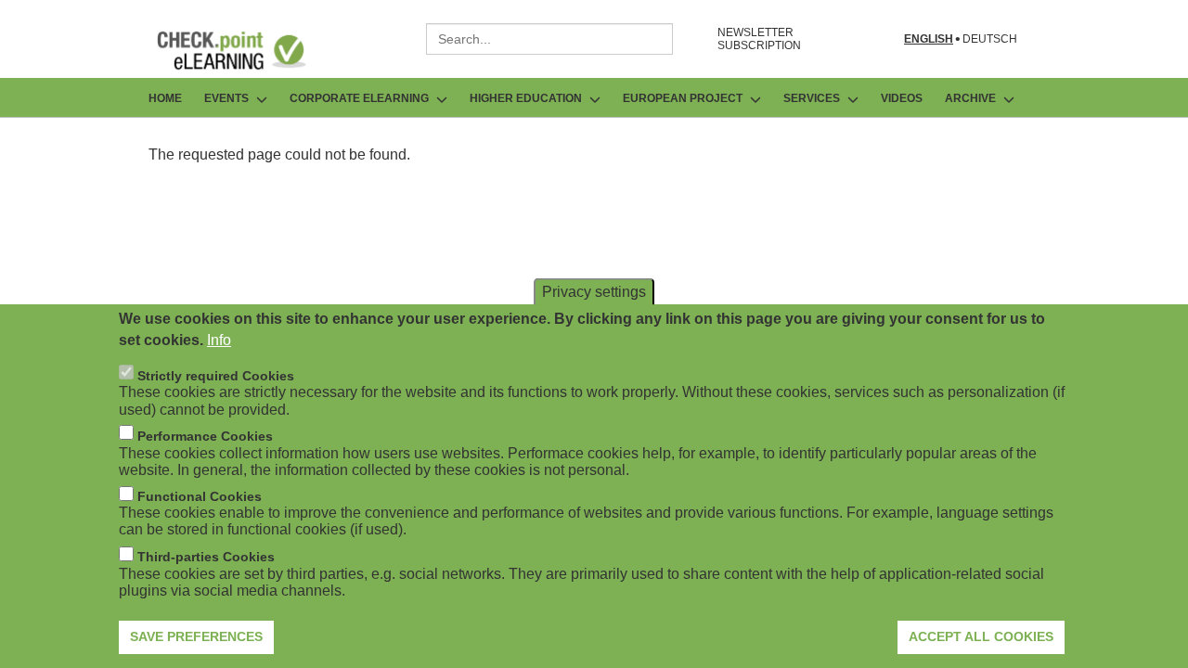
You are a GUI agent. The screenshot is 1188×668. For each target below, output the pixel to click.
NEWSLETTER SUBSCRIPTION (759, 39)
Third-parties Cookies (206, 556)
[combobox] (549, 39)
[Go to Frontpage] (245, 50)
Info (219, 339)
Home (165, 98)
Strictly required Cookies (215, 374)
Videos (902, 98)
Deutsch (989, 39)
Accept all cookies (981, 635)
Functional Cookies (199, 496)
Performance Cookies (205, 435)
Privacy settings (594, 291)
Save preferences (196, 635)
